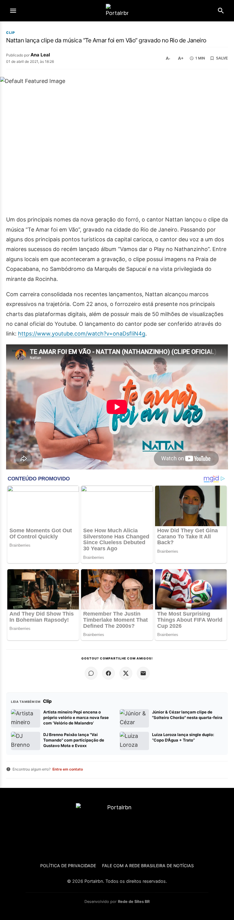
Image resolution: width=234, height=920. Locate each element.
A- (168, 58)
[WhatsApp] (91, 673)
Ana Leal (40, 55)
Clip (10, 32)
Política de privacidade (68, 865)
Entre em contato (67, 769)
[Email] (143, 673)
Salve (222, 58)
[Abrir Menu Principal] (13, 11)
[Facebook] (108, 673)
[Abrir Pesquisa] (221, 11)
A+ (180, 58)
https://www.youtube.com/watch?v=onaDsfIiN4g (81, 333)
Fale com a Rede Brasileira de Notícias (148, 865)
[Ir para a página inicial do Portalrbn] (117, 11)
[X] (125, 673)
